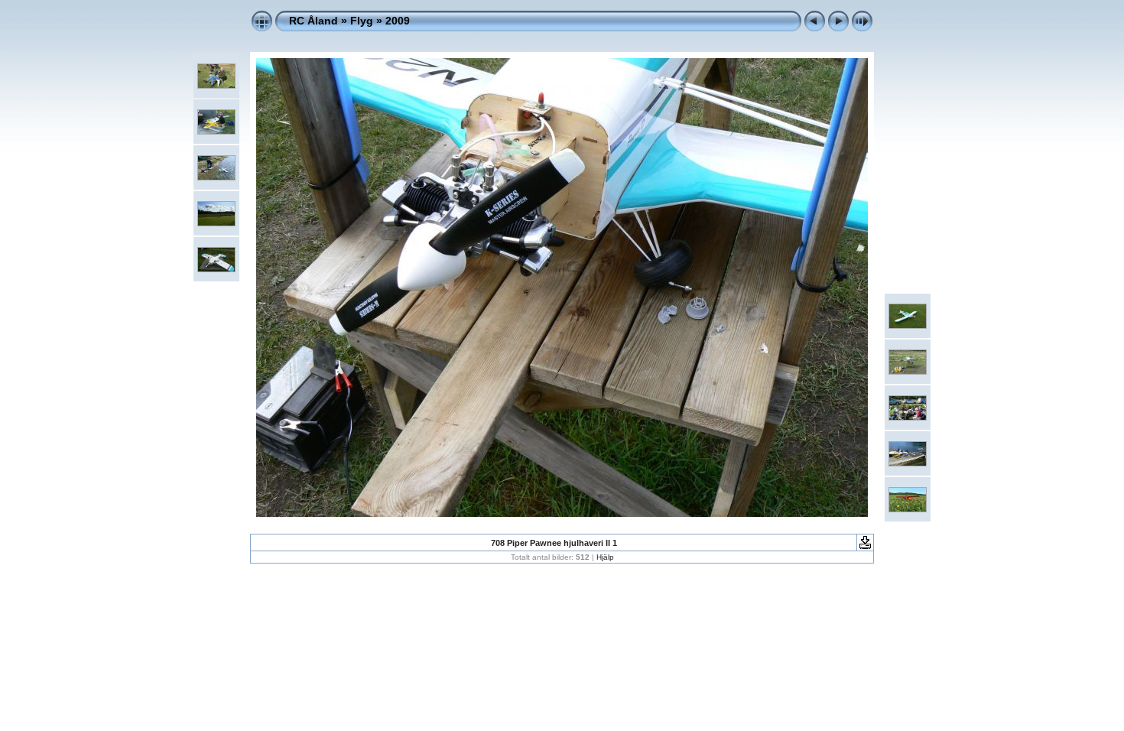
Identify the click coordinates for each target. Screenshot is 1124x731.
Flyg (361, 21)
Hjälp (605, 557)
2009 (397, 21)
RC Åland (313, 21)
